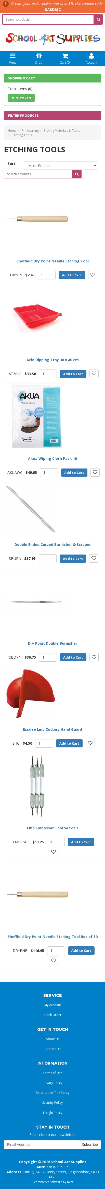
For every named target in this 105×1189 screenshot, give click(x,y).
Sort (11, 163)
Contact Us (52, 1049)
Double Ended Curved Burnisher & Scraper (53, 544)
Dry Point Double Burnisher (52, 643)
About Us (52, 1039)
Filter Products (23, 115)
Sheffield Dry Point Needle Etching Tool (53, 261)
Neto (70, 1182)
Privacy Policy (52, 1083)
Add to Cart (72, 275)
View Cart (23, 97)
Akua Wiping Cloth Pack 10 (52, 458)
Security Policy (52, 1102)
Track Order (52, 1015)
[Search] (98, 19)
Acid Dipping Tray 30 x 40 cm (53, 359)
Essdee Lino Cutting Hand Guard (52, 729)
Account (91, 62)
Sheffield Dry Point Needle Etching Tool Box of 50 (53, 936)
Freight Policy (52, 1113)
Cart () (65, 62)
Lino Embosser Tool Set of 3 (52, 828)
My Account (52, 1005)
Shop (39, 62)
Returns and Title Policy (52, 1093)
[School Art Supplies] (52, 35)
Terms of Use (52, 1073)
